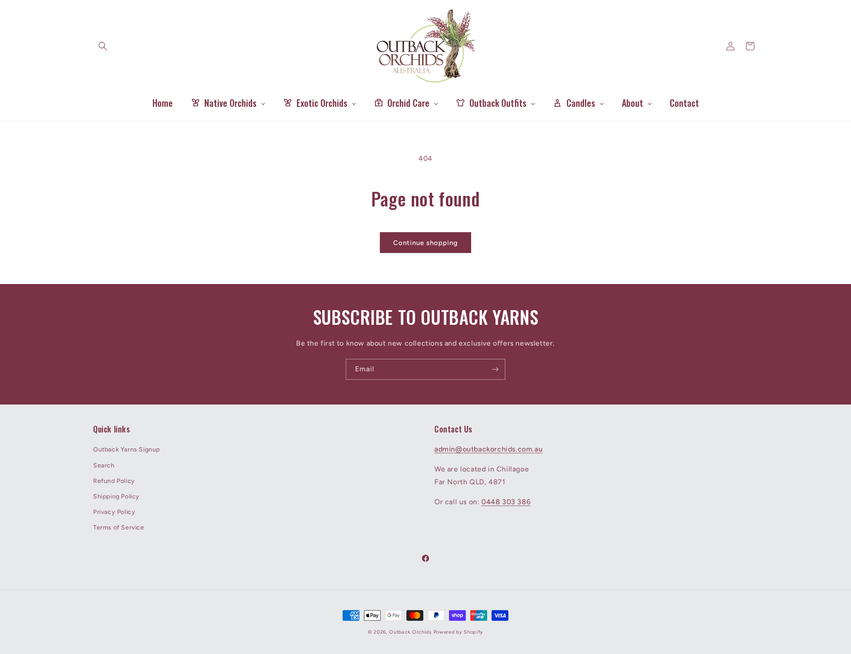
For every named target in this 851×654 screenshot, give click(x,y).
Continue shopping (425, 243)
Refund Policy (114, 481)
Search (104, 465)
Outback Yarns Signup (126, 449)
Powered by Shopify (458, 632)
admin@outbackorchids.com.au (488, 449)
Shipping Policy (116, 496)
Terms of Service (118, 527)
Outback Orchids (410, 632)
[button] (103, 46)
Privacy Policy (114, 512)
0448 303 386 (506, 502)
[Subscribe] (495, 369)
